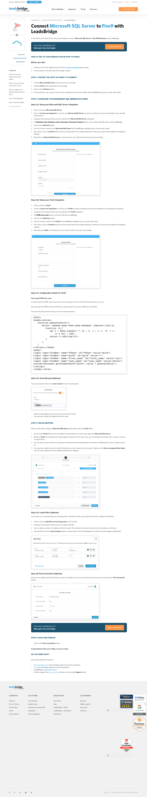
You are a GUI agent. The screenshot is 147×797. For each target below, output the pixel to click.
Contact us (83, 711)
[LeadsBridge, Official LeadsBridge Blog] (19, 9)
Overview (21, 54)
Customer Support (117, 2)
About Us (12, 701)
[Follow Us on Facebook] (9, 792)
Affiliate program (85, 704)
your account (53, 672)
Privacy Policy (13, 707)
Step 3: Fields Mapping (16, 98)
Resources (93, 9)
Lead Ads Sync (32, 701)
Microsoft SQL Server (41, 665)
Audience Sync (33, 704)
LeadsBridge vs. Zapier (61, 707)
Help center (83, 707)
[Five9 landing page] (17, 43)
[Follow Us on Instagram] (15, 792)
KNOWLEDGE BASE (50, 670)
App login (83, 701)
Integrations (72, 9)
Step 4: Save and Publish (16, 102)
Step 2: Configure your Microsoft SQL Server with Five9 (17, 92)
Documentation (19, 58)
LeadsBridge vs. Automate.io (62, 711)
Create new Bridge (73, 67)
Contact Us (134, 2)
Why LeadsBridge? (57, 9)
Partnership (57, 714)
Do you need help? (15, 106)
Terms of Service (14, 704)
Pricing (83, 9)
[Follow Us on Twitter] (31, 792)
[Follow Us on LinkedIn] (20, 792)
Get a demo (57, 701)
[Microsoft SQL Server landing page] (17, 27)
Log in (127, 2)
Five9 (36, 667)
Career (11, 711)
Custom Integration (34, 714)
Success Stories (14, 714)
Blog (55, 704)
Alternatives (20, 62)
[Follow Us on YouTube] (26, 792)
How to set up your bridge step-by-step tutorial (15, 76)
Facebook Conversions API (36, 707)
